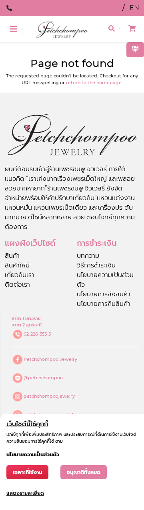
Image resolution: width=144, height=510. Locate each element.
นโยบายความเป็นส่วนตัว (32, 454)
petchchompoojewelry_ (50, 396)
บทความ (88, 255)
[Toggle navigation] (13, 29)
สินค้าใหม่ (17, 265)
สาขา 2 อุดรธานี (27, 325)
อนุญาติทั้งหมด (83, 472)
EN (134, 8)
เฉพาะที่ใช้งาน (27, 472)
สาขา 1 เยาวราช (26, 318)
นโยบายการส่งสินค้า (103, 294)
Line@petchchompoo (49, 8)
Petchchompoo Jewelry (50, 359)
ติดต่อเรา (17, 284)
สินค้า (12, 255)
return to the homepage (94, 82)
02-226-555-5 (37, 334)
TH (113, 8)
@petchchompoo (43, 377)
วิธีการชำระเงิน (96, 265)
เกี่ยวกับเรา (19, 275)
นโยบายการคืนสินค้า (103, 304)
